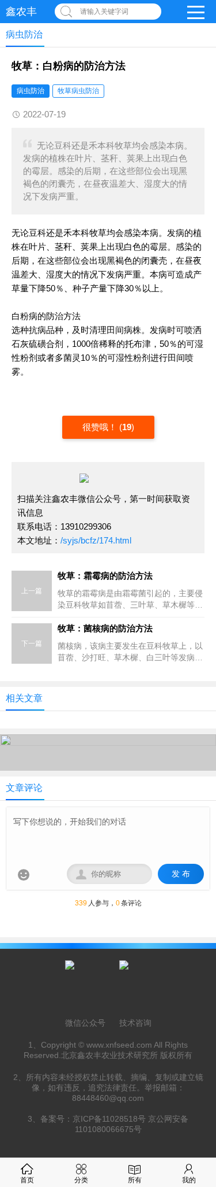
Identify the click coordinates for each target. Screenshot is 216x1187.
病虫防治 (30, 91)
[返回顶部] (192, 1056)
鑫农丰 (21, 11)
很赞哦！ (100, 427)
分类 (81, 1180)
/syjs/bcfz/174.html (95, 540)
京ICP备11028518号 (109, 1118)
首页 (27, 1180)
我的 (189, 1180)
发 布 (181, 873)
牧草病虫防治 (78, 91)
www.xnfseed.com (119, 1044)
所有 (135, 1180)
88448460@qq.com (108, 1098)
